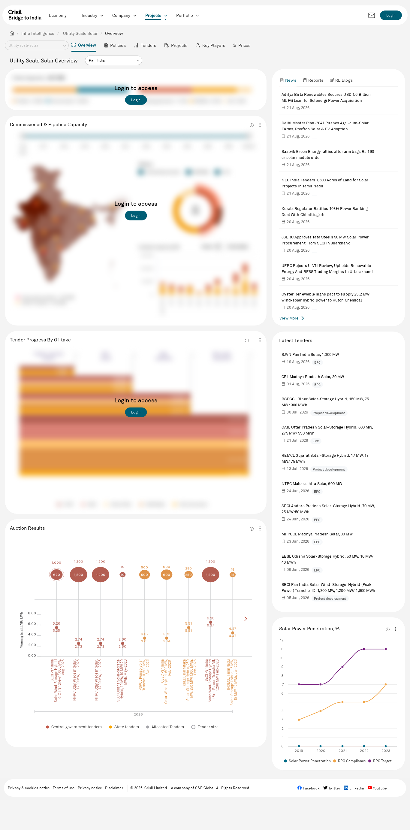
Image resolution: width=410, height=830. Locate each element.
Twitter (333, 788)
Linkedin (356, 788)
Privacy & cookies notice (29, 788)
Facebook (311, 788)
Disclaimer (114, 788)
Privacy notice (90, 788)
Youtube (379, 788)
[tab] (288, 80)
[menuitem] (83, 45)
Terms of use (64, 788)
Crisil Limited (155, 788)
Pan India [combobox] (97, 60)
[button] (138, 60)
